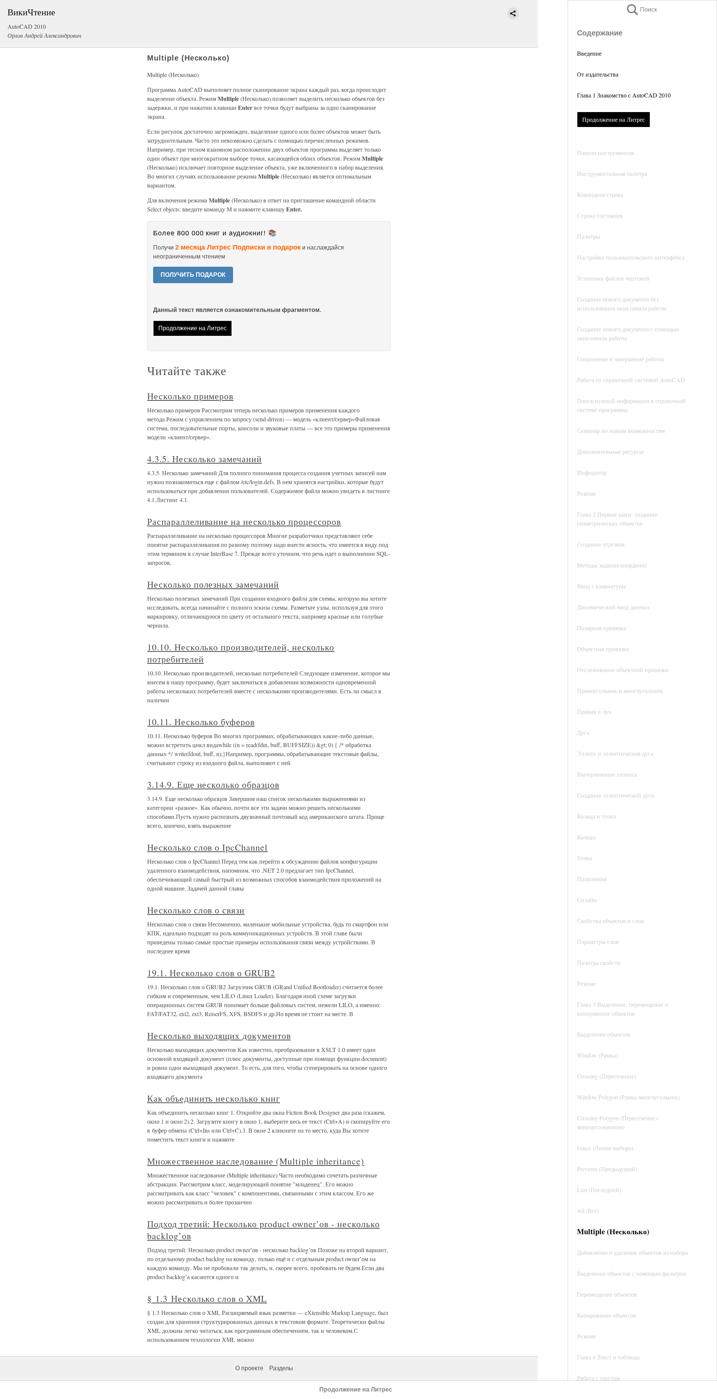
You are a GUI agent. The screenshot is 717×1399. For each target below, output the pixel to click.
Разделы (281, 1368)
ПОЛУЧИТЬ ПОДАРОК (193, 275)
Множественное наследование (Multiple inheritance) (255, 1161)
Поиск (641, 9)
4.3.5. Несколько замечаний (204, 459)
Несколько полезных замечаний (213, 584)
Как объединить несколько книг (213, 1098)
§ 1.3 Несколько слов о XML (207, 1298)
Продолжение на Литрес (613, 119)
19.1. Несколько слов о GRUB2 (211, 973)
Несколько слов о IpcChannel (207, 847)
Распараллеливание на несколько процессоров (244, 521)
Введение (589, 53)
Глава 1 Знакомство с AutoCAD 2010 (624, 95)
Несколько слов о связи (196, 910)
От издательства (597, 74)
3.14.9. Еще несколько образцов (213, 784)
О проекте (249, 1368)
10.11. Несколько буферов (201, 722)
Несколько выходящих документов (219, 1035)
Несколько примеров (190, 396)
